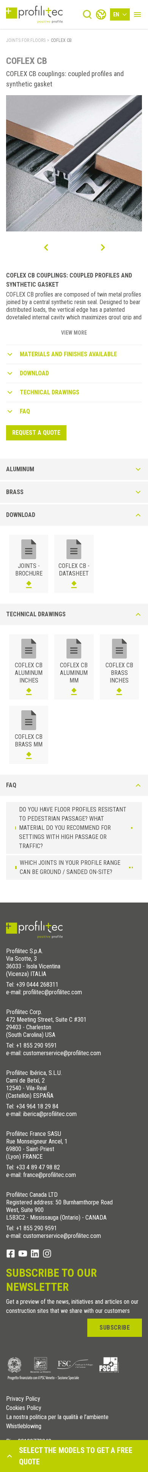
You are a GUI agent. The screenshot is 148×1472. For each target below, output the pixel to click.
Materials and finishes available (68, 354)
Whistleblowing (23, 1426)
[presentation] (45, 247)
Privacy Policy (23, 1399)
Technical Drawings (49, 392)
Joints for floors (26, 40)
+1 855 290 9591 (36, 1045)
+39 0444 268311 (37, 984)
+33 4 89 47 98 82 (38, 1167)
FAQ (25, 411)
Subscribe (114, 1327)
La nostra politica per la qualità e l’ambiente (57, 1417)
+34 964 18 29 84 (37, 1106)
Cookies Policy (23, 1408)
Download (34, 373)
